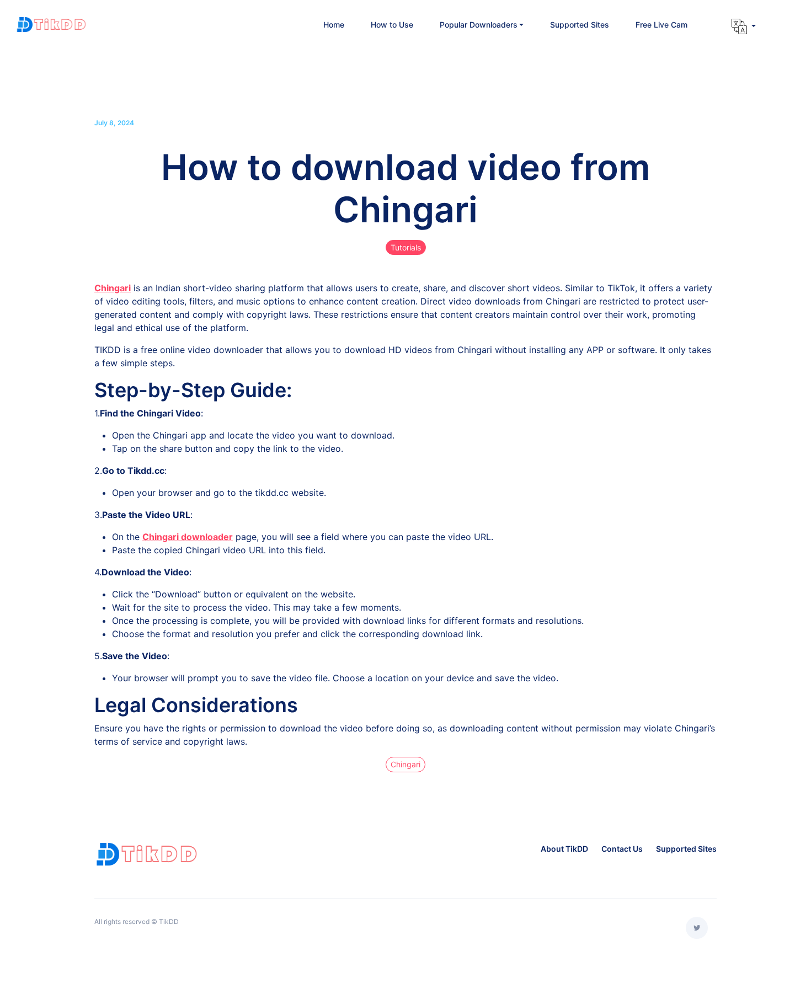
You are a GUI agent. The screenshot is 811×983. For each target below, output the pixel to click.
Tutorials (406, 247)
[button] (481, 24)
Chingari (112, 287)
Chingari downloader (187, 536)
